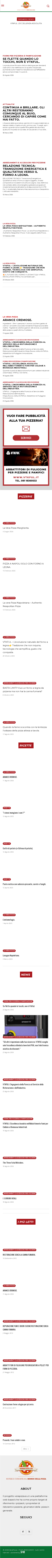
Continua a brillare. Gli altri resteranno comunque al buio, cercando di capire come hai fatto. (24, 113)
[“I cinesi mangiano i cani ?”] (26, 797)
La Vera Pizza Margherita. (16, 528)
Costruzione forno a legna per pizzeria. (18, 1404)
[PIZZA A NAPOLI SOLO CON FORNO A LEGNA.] (26, 548)
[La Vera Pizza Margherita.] (26, 513)
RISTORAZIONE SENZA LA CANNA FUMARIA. (19, 1254)
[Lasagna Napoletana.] (26, 940)
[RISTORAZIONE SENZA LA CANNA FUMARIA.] (26, 1239)
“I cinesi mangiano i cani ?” (14, 812)
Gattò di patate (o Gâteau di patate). (18, 848)
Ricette (7, 808)
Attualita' (9, 104)
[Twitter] (29, 1531)
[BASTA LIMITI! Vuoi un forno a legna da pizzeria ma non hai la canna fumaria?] (26, 673)
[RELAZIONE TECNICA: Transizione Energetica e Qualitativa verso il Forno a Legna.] (26, 150)
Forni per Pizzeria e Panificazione (22, 56)
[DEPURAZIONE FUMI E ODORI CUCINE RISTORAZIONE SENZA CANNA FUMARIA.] (26, 1311)
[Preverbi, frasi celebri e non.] (26, 1425)
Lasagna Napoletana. (11, 955)
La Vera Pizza (9, 224)
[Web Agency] (23, 1553)
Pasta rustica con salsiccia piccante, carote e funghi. (24, 883)
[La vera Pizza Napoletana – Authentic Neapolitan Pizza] (26, 211)
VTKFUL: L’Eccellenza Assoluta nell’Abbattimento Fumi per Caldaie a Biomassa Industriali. (24, 365)
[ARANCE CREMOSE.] (26, 301)
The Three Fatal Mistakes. (13, 1162)
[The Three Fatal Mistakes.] (26, 1147)
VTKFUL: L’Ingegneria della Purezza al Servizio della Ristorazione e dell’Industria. (24, 344)
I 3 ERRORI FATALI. (10, 1198)
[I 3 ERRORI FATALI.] (26, 1183)
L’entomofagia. (9, 919)
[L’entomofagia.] (26, 904)
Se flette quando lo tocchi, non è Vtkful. (21, 60)
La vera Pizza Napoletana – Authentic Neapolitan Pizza (24, 227)
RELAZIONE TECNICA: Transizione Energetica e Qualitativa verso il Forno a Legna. (25, 170)
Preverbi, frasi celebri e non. (14, 1439)
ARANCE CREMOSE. (17, 320)
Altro (25, 1449)
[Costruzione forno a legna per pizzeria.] (26, 1389)
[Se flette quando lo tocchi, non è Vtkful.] (26, 40)
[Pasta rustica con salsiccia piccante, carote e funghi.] (26, 869)
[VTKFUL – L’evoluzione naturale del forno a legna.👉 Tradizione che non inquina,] (26, 251)
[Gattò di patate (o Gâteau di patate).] (26, 833)
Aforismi (7, 1435)
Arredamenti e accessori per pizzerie (24, 163)
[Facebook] (23, 1531)
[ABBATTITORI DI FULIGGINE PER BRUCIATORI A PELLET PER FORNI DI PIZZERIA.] (26, 1350)
